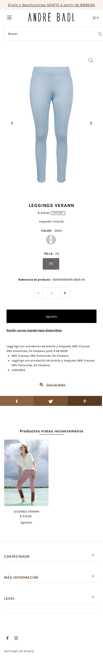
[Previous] (12, 123)
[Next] (90, 123)
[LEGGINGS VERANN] (26, 473)
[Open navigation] (16, 17)
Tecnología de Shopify (19, 651)
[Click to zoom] (90, 60)
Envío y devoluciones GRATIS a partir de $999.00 (51, 4)
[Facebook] (7, 638)
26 (51, 263)
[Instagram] (16, 638)
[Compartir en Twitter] (51, 401)
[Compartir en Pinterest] (85, 401)
